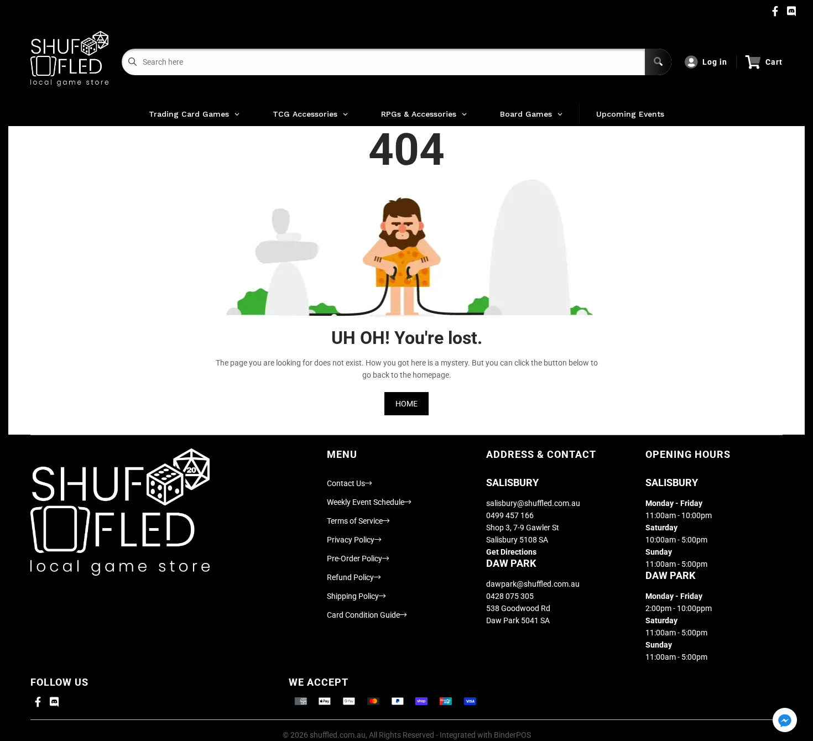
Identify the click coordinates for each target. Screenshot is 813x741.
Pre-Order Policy (354, 558)
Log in (714, 62)
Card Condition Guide (363, 614)
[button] (785, 721)
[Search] (658, 62)
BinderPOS (512, 734)
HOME (406, 403)
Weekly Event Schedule (365, 502)
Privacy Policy (350, 539)
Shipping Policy (353, 596)
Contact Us (346, 483)
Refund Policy (350, 577)
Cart (774, 62)
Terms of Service (355, 520)
